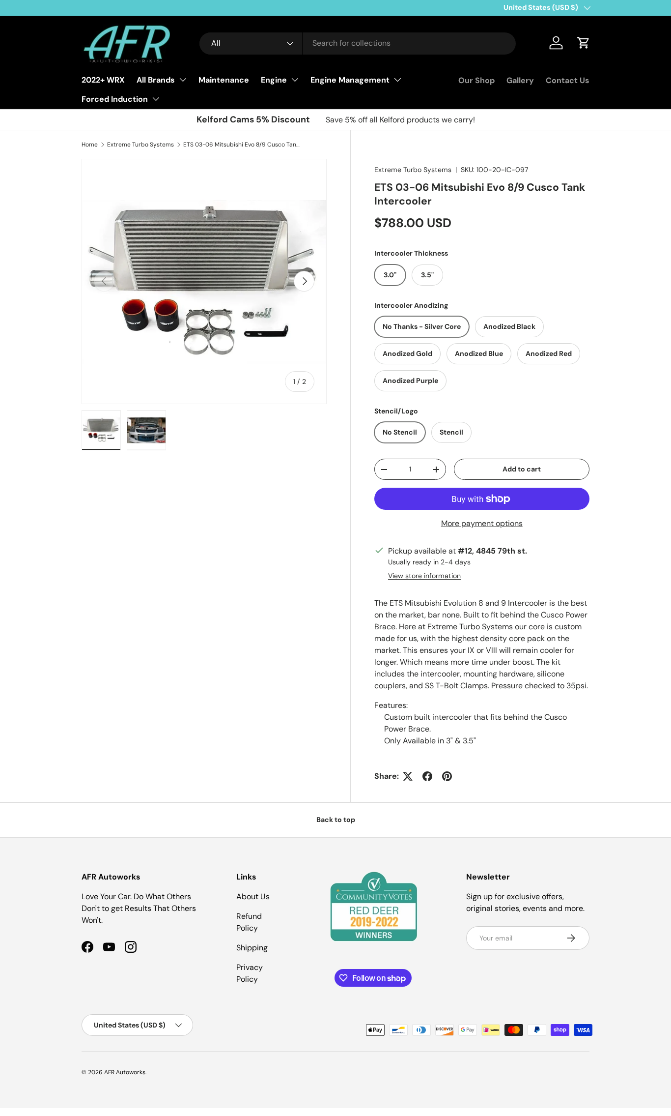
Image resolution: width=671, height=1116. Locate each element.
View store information (424, 575)
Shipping (252, 947)
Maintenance (223, 80)
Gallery (520, 80)
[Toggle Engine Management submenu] (397, 80)
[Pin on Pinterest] (447, 776)
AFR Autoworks (124, 1072)
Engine (274, 80)
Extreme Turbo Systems (140, 144)
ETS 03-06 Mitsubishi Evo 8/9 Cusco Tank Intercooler (242, 144)
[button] (583, 43)
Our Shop (476, 80)
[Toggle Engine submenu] (295, 80)
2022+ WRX (103, 80)
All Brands (156, 80)
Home (90, 144)
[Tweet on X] (408, 776)
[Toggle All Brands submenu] (183, 80)
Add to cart (522, 469)
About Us (253, 896)
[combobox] (357, 43)
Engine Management (350, 80)
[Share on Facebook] (427, 776)
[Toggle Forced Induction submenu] (156, 99)
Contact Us (567, 80)
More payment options (482, 523)
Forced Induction (115, 99)
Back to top (335, 819)
